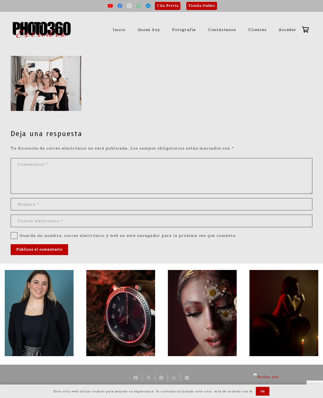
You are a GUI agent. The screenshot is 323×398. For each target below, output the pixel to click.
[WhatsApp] (139, 6)
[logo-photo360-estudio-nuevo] (42, 30)
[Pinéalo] (161, 377)
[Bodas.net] (266, 376)
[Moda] (202, 313)
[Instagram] (129, 6)
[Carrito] (305, 29)
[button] (199, 29)
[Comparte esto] (136, 377)
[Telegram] (148, 6)
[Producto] (120, 313)
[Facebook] (120, 6)
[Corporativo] (39, 313)
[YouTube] (110, 6)
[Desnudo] (283, 313)
